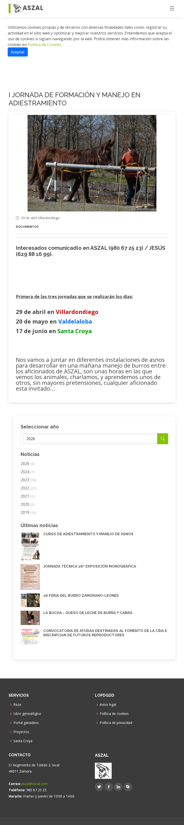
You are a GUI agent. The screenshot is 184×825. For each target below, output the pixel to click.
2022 (28, 488)
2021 (27, 496)
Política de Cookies (44, 44)
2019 (28, 512)
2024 (27, 471)
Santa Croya (22, 741)
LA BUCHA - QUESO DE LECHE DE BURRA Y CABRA (87, 613)
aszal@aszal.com (34, 783)
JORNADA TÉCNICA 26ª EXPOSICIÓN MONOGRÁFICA (89, 566)
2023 (28, 480)
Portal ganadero (26, 722)
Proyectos (21, 732)
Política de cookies (114, 713)
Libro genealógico (27, 713)
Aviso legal (108, 704)
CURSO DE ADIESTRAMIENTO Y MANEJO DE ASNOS (88, 534)
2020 (27, 504)
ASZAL (33, 8)
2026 (27, 463)
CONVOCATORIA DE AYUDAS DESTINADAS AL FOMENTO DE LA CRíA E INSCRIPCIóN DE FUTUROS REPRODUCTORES (105, 633)
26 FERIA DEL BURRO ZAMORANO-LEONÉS (81, 595)
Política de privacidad (116, 722)
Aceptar (18, 52)
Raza (17, 704)
